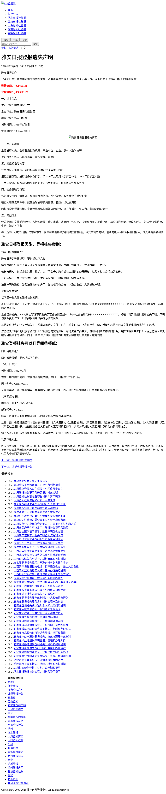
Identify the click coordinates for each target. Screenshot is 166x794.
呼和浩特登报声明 (18, 783)
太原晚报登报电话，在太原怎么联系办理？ (38, 578)
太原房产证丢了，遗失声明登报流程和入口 (38, 535)
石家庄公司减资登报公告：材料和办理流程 (38, 621)
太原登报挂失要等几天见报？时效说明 (36, 492)
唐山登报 (13, 701)
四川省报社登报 (17, 21)
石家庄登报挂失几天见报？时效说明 (34, 593)
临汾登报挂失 (15, 771)
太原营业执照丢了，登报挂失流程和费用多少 (40, 547)
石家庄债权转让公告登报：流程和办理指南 (38, 613)
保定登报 (13, 686)
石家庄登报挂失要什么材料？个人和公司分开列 (41, 597)
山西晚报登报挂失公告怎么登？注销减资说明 (40, 555)
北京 (10, 713)
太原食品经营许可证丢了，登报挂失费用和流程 (41, 527)
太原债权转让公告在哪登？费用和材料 (36, 508)
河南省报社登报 (17, 29)
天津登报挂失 (15, 709)
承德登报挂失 (15, 724)
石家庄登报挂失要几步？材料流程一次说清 (38, 601)
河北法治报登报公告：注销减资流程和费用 (38, 660)
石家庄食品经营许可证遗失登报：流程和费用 (40, 632)
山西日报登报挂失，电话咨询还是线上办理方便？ (42, 574)
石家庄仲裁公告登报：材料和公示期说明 (37, 609)
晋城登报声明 (15, 752)
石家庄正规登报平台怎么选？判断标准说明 (38, 586)
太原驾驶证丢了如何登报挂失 (30, 481)
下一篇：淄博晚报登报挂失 (16, 466)
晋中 (10, 759)
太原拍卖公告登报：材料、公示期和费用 (37, 667)
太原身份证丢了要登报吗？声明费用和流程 (38, 539)
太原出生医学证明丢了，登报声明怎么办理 (38, 531)
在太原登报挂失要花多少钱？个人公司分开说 (40, 504)
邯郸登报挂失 (15, 693)
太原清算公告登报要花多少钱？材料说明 (37, 512)
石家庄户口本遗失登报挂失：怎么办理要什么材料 (42, 636)
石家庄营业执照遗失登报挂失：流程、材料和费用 (42, 656)
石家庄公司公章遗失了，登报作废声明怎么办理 (41, 652)
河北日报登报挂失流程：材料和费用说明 (37, 671)
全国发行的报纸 (17, 717)
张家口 (12, 682)
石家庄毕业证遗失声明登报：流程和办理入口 (40, 640)
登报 (10, 10)
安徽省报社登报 (17, 33)
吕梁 (10, 775)
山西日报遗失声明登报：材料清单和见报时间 (40, 558)
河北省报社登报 (17, 17)
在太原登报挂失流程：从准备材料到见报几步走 (41, 562)
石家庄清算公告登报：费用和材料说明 (36, 617)
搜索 (35, 44)
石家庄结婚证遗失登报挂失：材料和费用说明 (40, 644)
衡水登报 (13, 732)
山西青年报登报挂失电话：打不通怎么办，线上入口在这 (46, 566)
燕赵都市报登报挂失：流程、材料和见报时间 (40, 664)
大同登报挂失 (15, 740)
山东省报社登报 (17, 25)
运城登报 (13, 763)
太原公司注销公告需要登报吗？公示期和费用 (40, 520)
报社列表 (13, 13)
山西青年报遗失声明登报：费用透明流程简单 (40, 551)
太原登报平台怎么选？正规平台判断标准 (37, 485)
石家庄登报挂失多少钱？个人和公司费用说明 (40, 605)
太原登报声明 (15, 736)
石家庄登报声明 (17, 705)
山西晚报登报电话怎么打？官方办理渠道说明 (40, 570)
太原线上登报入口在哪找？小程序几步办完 (38, 488)
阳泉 (10, 744)
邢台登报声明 (15, 689)
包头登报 (13, 779)
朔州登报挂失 (15, 756)
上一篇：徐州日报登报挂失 (16, 460)
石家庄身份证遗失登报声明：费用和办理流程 (40, 648)
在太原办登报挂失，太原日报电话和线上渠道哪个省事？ (46, 582)
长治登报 (13, 748)
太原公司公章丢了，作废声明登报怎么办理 (38, 543)
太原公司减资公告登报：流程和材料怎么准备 (40, 516)
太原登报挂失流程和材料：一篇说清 (34, 500)
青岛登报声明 (15, 721)
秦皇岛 (12, 697)
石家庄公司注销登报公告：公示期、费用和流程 (41, 625)
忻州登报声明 (15, 767)
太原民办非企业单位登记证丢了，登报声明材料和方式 (45, 523)
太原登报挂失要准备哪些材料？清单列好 (37, 496)
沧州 (10, 728)
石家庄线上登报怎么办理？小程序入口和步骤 (40, 590)
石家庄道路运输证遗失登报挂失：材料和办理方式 (42, 628)
